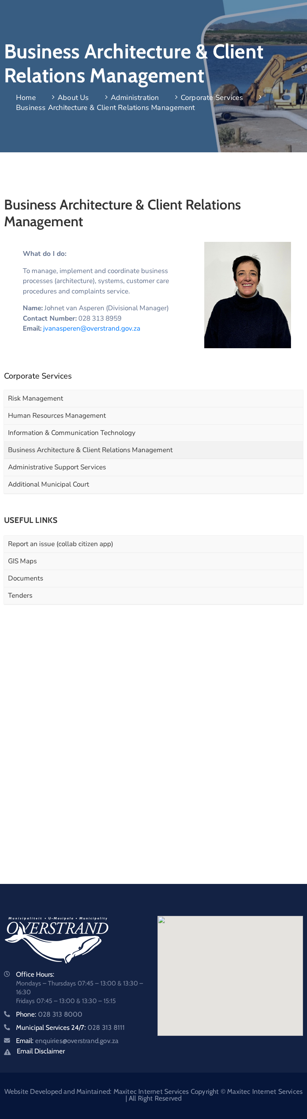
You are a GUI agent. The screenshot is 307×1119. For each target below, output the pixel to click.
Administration (135, 97)
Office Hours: (35, 974)
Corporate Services (212, 97)
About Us (73, 97)
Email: (67, 1041)
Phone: (49, 1014)
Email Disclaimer (41, 1051)
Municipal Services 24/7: (70, 1027)
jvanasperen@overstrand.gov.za (91, 328)
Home (26, 97)
